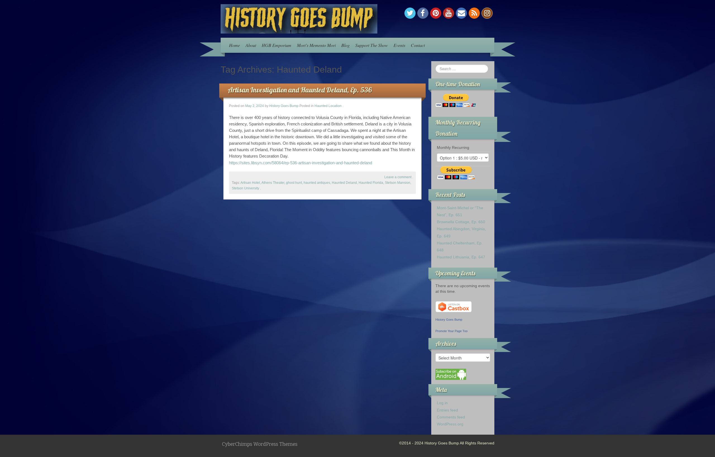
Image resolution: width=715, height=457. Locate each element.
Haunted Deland (344, 183)
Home (234, 45)
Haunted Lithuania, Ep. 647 (461, 257)
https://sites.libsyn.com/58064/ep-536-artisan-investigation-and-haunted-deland (300, 162)
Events (399, 45)
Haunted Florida (371, 183)
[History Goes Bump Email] (461, 13)
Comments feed (451, 417)
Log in (442, 403)
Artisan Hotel (250, 183)
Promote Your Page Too (451, 331)
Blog (345, 45)
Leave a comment (397, 177)
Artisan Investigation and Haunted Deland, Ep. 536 (300, 89)
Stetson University (245, 188)
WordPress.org (450, 424)
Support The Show (371, 45)
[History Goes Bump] (299, 18)
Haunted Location (328, 106)
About (251, 45)
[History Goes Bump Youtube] (448, 13)
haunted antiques (317, 183)
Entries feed (447, 410)
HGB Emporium (276, 45)
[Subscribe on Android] (450, 374)
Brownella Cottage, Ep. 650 (461, 222)
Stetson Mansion (397, 183)
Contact (418, 45)
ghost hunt (294, 183)
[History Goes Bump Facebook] (422, 13)
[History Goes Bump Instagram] (487, 13)
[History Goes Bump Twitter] (410, 13)
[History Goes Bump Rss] (474, 13)
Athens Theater (272, 183)
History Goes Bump (284, 106)
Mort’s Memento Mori (316, 45)
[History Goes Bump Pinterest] (435, 13)
